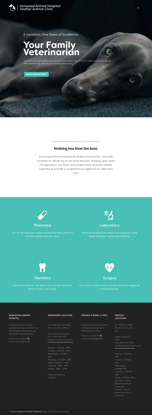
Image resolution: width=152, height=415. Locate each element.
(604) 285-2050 (61, 334)
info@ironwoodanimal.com (60, 340)
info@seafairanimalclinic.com (128, 346)
